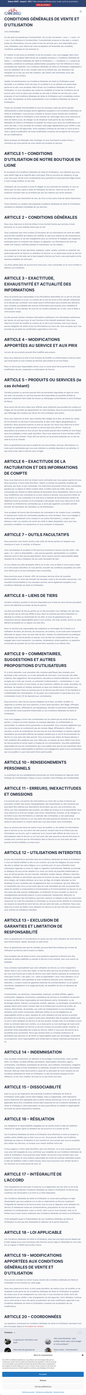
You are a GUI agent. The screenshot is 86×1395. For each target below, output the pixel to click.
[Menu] (81, 11)
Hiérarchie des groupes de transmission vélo (24, 1351)
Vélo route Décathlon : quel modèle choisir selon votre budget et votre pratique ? (67, 1341)
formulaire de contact (34, 1326)
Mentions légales (59, 1392)
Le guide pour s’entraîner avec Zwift (25, 1341)
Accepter (43, 1374)
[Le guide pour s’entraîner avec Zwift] (7, 1341)
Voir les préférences (43, 1387)
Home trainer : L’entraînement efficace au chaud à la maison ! (66, 1351)
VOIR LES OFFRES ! (43, 5)
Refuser (43, 1380)
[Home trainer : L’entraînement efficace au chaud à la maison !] (48, 1351)
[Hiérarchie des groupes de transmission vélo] (7, 1351)
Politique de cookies (28, 1392)
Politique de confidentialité (44, 1392)
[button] (83, 1355)
